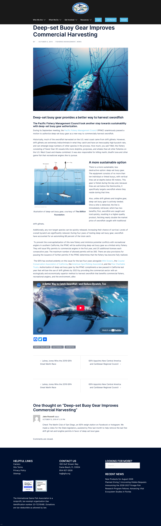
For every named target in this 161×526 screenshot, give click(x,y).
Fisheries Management (66, 42)
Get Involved (69, 20)
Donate (124, 20)
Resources (84, 20)
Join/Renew (110, 20)
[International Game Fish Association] (80, 9)
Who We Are (38, 20)
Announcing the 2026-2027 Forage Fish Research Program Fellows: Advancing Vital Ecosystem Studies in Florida (124, 488)
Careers (16, 464)
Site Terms (18, 467)
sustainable (57, 347)
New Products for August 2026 (119, 479)
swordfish (70, 347)
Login (98, 20)
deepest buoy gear (41, 347)
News (79, 42)
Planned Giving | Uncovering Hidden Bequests (125, 482)
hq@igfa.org (64, 473)
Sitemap (17, 473)
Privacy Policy (19, 470)
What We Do (53, 20)
